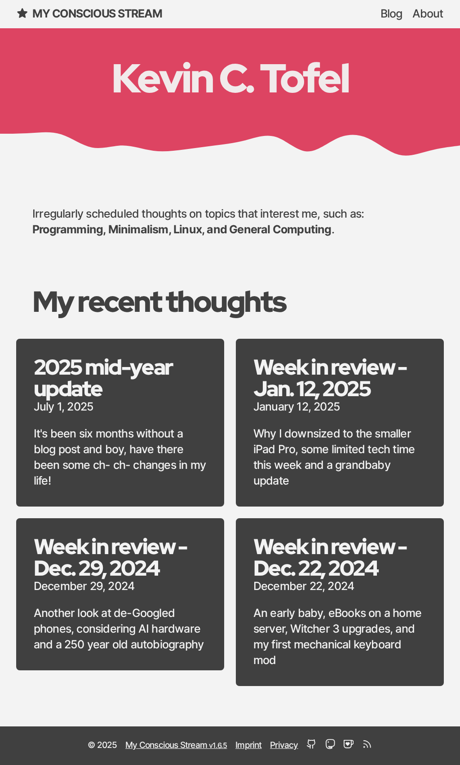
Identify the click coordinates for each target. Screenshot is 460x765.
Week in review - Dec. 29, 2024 (110, 557)
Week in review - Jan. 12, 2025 (329, 377)
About (427, 14)
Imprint (248, 745)
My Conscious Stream (97, 14)
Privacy (284, 745)
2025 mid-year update (103, 377)
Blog (391, 14)
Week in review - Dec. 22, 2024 (329, 557)
